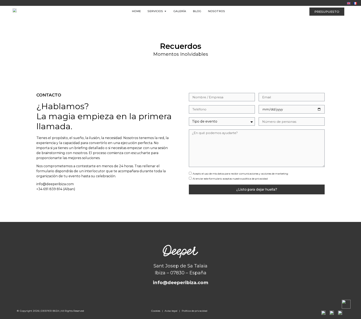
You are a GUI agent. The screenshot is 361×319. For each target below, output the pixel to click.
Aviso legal (171, 310)
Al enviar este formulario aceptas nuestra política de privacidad (230, 178)
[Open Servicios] (165, 11)
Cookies (155, 310)
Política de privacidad (194, 310)
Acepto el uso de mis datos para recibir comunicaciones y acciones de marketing (240, 173)
